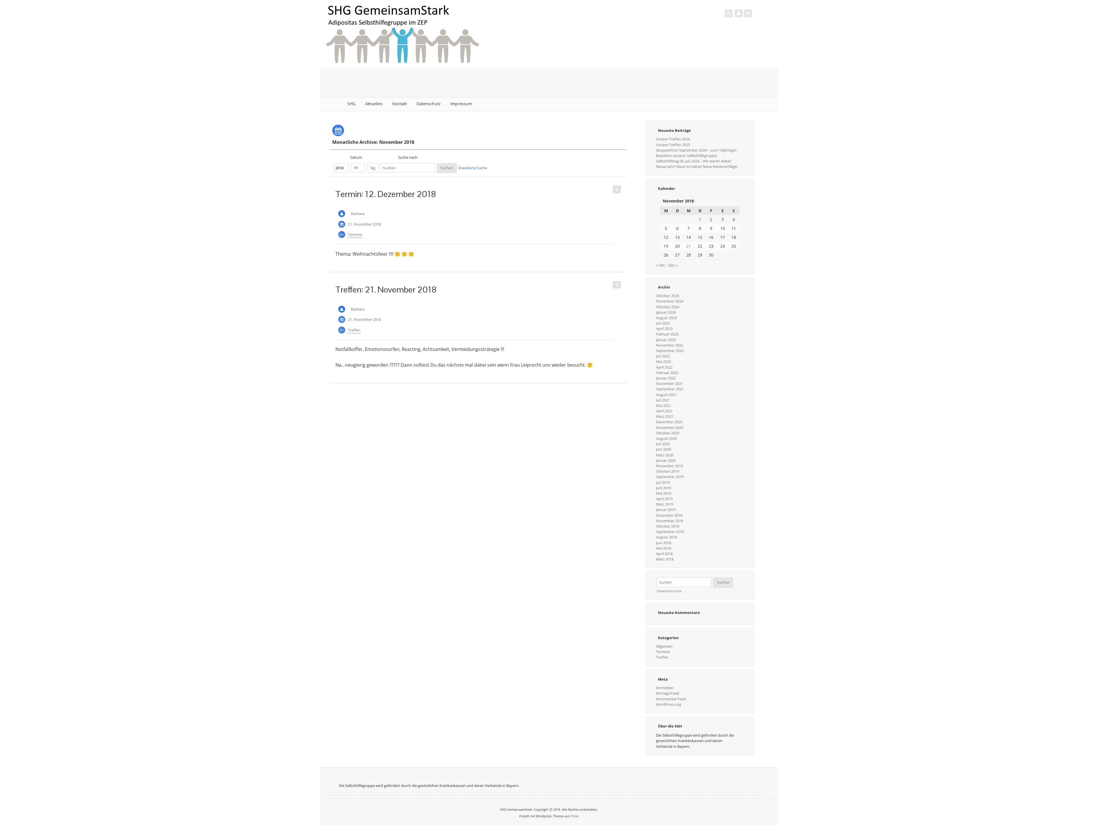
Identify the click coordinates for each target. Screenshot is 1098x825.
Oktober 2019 (667, 471)
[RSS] (748, 13)
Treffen (354, 330)
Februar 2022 (667, 372)
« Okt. (661, 265)
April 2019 (664, 498)
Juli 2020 (663, 443)
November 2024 (669, 301)
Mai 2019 (663, 493)
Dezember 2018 (669, 515)
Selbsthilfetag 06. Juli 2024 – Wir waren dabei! (693, 161)
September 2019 (670, 476)
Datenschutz (429, 103)
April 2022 (664, 367)
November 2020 (669, 427)
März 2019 (664, 504)
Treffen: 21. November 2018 (386, 289)
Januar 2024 (666, 312)
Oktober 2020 (667, 433)
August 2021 (666, 394)
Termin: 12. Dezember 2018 (385, 194)
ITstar (575, 816)
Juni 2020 (663, 449)
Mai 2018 (663, 548)
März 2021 (664, 416)
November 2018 (669, 520)
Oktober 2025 (667, 295)
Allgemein (664, 646)
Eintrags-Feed (667, 693)
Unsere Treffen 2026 (673, 139)
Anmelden (664, 687)
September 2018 (670, 531)
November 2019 (669, 465)
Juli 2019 (663, 482)
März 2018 (664, 559)
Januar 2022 (666, 378)
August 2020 (666, 438)
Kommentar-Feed (671, 698)
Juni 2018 (663, 542)
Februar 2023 (667, 334)
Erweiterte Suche (472, 167)
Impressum (461, 103)
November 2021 (669, 383)
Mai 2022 (663, 361)
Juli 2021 (663, 400)
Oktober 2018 (667, 526)
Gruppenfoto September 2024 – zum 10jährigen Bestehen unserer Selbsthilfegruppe (696, 153)
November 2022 (669, 345)
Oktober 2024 (667, 306)
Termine (355, 234)
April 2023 (664, 328)
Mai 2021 (663, 405)
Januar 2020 (666, 460)
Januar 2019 (666, 509)
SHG (351, 103)
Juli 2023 (663, 323)
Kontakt (399, 103)
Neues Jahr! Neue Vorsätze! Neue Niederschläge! (696, 166)
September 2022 (670, 350)
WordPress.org (668, 704)
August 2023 (666, 317)
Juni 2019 (663, 487)
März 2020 (664, 455)
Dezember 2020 (669, 421)
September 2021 (670, 388)
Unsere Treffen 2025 (673, 144)
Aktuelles (374, 103)
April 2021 (664, 411)
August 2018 (666, 537)
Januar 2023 (666, 339)
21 (688, 246)
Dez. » (673, 265)
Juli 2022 (663, 356)
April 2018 (664, 553)
